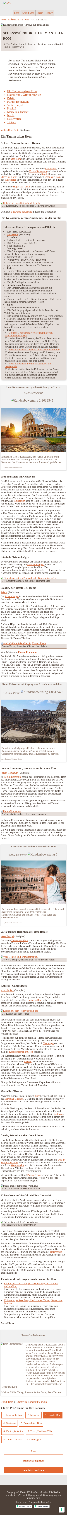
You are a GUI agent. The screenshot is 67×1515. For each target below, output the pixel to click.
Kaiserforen (14, 118)
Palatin (11, 98)
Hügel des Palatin (21, 186)
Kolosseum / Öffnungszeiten (24, 94)
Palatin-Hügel (12, 596)
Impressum (21, 1502)
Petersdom (35, 1415)
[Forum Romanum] (11, 811)
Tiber (37, 1096)
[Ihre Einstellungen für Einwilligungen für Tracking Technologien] (62, 1510)
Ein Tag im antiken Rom (22, 91)
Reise (40, 13)
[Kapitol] (19, 1010)
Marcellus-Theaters (14, 1098)
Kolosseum (50, 168)
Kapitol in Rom (34, 1000)
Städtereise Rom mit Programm (32, 1402)
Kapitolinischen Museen (21, 1051)
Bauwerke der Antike (21, 211)
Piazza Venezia (34, 1175)
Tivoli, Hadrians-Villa (41, 1431)
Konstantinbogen (35, 564)
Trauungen (48, 1043)
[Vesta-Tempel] (19, 956)
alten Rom (16, 159)
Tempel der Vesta (19, 940)
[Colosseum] (20, 203)
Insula (10, 115)
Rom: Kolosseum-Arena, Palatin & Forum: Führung (34, 349)
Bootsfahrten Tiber (33, 1423)
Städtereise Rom (18, 19)
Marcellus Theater (17, 112)
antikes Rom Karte (10, 130)
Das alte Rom (54, 1415)
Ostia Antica (17, 1165)
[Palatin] (23, 643)
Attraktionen (28, 13)
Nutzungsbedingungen (40, 1502)
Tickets (49, 13)
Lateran (27, 1061)
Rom (16, 13)
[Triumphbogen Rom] (28, 578)
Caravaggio (35, 1439)
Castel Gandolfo (14, 1439)
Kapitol (11, 108)
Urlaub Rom (7, 1402)
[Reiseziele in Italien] (33, 1)
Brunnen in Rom (14, 1415)
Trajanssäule (56, 1252)
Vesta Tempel (15, 105)
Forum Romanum (18, 101)
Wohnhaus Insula (53, 177)
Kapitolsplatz (7, 990)
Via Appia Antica (14, 1431)
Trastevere (58, 1114)
